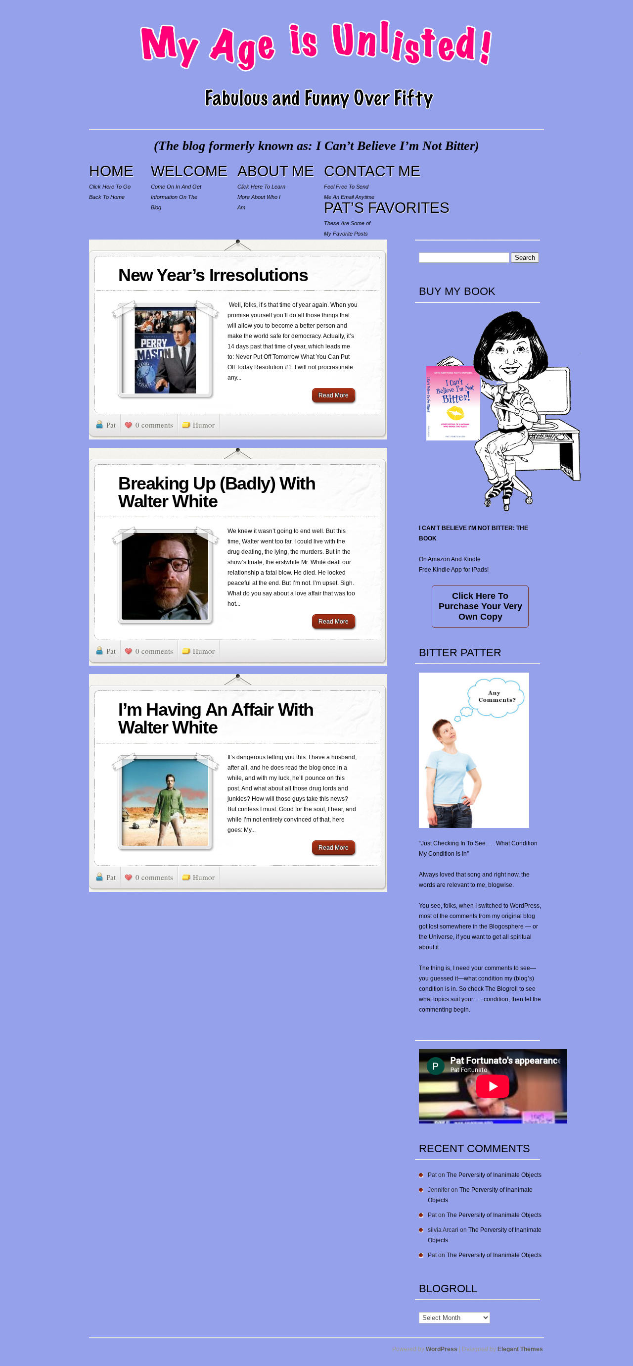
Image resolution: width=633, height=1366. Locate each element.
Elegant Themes (520, 1349)
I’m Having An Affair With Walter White (216, 718)
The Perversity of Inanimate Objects (494, 1174)
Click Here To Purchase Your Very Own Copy (480, 606)
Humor (204, 425)
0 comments (154, 425)
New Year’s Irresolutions (213, 275)
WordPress (441, 1349)
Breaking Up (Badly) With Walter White (216, 492)
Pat (111, 425)
